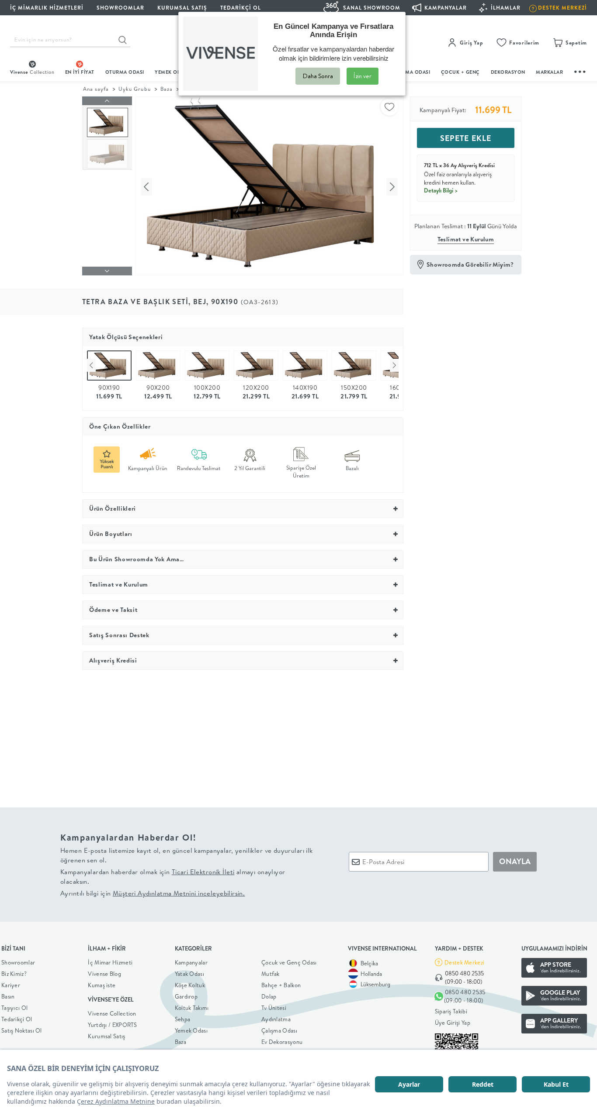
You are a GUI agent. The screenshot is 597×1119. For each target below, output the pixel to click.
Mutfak (270, 974)
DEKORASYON (508, 72)
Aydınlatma (276, 1019)
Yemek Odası (191, 1030)
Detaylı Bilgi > (441, 190)
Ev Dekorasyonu (281, 1042)
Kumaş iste (101, 985)
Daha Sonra (317, 76)
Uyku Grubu (134, 89)
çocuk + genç (460, 72)
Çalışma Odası (279, 1030)
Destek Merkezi (464, 962)
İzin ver (362, 76)
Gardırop (186, 996)
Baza (166, 89)
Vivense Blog (104, 974)
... (580, 70)
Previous (91, 365)
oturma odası (124, 72)
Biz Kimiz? (14, 974)
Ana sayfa (96, 89)
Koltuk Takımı (192, 1008)
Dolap (269, 996)
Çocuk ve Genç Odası (289, 962)
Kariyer (10, 985)
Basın (8, 996)
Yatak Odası (189, 974)
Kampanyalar (191, 962)
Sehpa (183, 1019)
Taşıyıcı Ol (14, 1008)
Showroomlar (18, 962)
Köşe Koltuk (190, 985)
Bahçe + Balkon (281, 985)
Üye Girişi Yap (452, 1022)
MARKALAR (549, 72)
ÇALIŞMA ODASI (410, 72)
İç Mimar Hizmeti (110, 962)
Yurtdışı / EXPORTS (112, 1025)
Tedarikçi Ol (240, 7)
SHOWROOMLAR (120, 7)
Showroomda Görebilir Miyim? (470, 264)
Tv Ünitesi (273, 1008)
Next (394, 365)
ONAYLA (515, 861)
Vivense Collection (112, 1013)
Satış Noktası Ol (21, 1030)
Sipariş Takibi (451, 1011)
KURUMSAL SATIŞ (182, 7)
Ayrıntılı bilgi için (152, 893)
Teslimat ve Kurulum (465, 239)
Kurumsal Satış (106, 1036)
